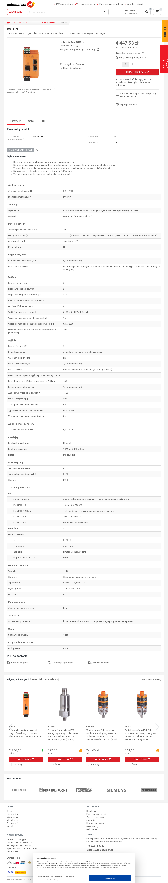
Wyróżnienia (12, 817)
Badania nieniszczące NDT (19, 842)
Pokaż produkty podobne (20, 150)
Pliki (43, 121)
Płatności (90, 820)
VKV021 (90, 726)
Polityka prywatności (96, 814)
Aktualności (12, 820)
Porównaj (17, 764)
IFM (73, 45)
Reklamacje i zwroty (95, 823)
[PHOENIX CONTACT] (84, 790)
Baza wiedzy (92, 826)
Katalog (28, 23)
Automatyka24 (15, 23)
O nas (9, 811)
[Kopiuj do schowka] (83, 42)
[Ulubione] (147, 12)
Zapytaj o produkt (128, 105)
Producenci (12, 823)
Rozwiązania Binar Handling (20, 845)
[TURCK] (149, 790)
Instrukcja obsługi (101, 663)
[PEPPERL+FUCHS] (53, 790)
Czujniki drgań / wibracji (46, 23)
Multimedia (91, 829)
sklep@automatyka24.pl (99, 850)
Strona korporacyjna (16, 839)
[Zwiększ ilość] (132, 64)
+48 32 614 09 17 (128, 96)
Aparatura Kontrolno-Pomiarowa (22, 848)
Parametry (15, 121)
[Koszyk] (157, 12)
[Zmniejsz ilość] (119, 64)
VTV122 (51, 726)
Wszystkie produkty (151, 680)
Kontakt (10, 826)
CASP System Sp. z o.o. (20, 879)
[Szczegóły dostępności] (143, 53)
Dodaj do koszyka (136, 72)
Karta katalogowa (19, 663)
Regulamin (91, 811)
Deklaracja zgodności (62, 663)
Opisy (31, 121)
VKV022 (128, 726)
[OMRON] (19, 790)
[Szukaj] (105, 12)
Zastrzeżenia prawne (96, 817)
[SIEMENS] (116, 790)
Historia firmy (13, 814)
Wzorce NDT (13, 851)
